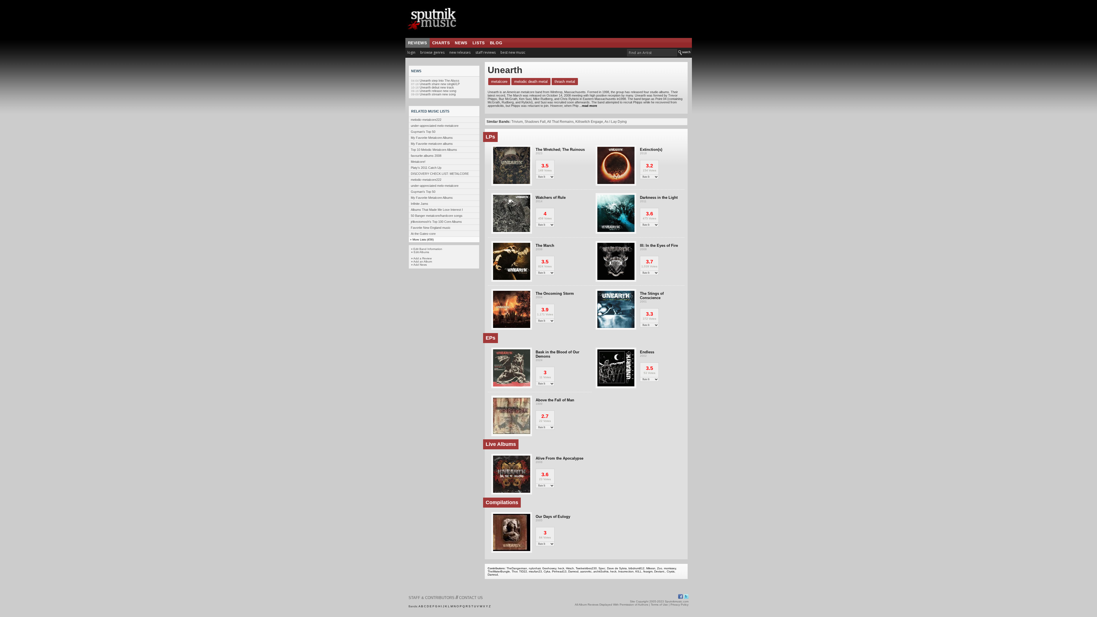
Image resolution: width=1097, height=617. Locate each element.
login (411, 52)
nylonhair (535, 568)
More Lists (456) (423, 239)
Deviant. (659, 571)
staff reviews (485, 52)
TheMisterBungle (499, 571)
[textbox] (652, 52)
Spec (601, 568)
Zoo (659, 568)
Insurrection (626, 571)
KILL (638, 571)
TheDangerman (517, 568)
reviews (417, 43)
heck (561, 568)
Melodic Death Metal (531, 81)
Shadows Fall (535, 122)
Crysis (670, 571)
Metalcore (499, 81)
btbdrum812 (636, 568)
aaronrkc (586, 571)
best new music (513, 52)
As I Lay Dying (615, 122)
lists (479, 43)
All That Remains (560, 122)
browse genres (432, 52)
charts (441, 43)
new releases (460, 52)
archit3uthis (600, 571)
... (587, 105)
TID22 (523, 571)
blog (496, 43)
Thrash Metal (564, 81)
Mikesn (650, 568)
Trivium (517, 122)
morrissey (670, 568)
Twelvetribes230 (586, 568)
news (461, 43)
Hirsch (570, 568)
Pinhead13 (559, 571)
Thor (514, 571)
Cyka (547, 571)
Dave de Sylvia (617, 568)
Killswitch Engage (589, 122)
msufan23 (535, 571)
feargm (647, 571)
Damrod (573, 571)
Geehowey (549, 568)
